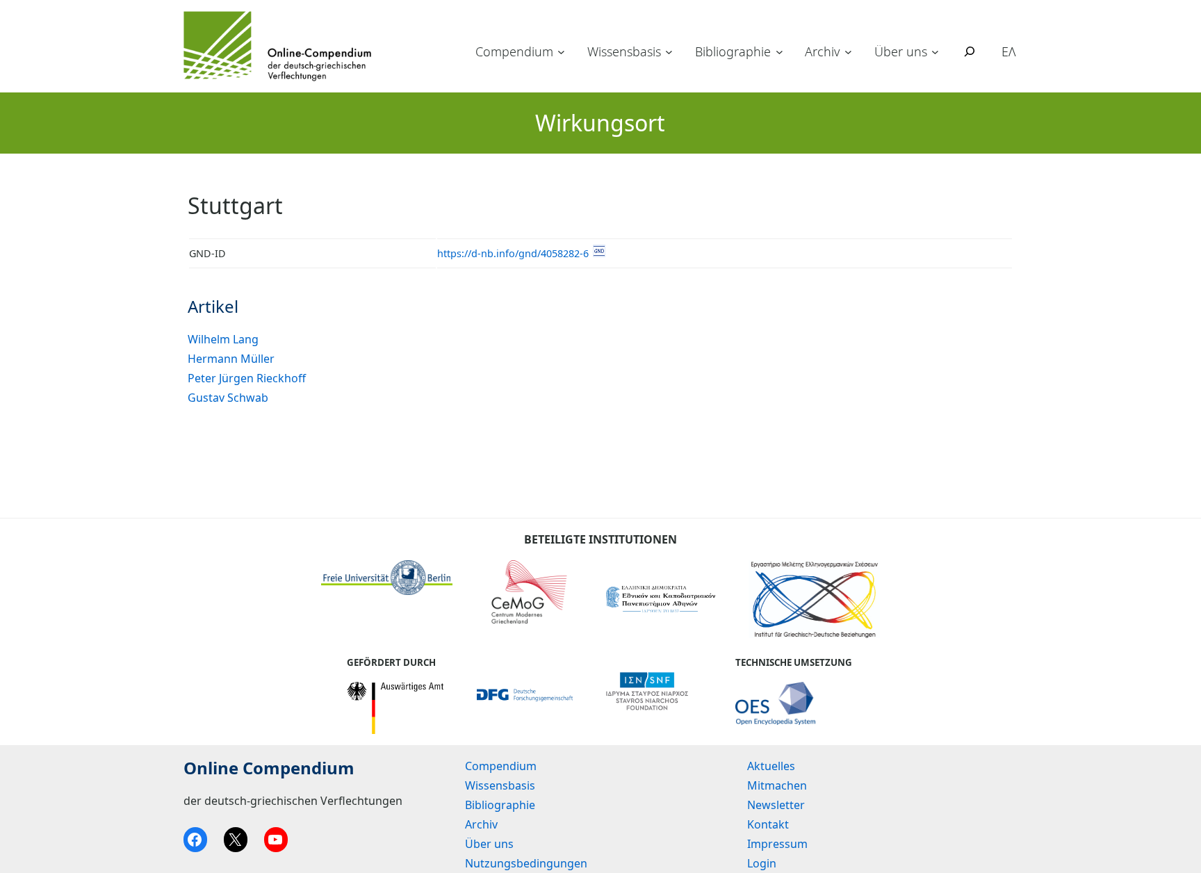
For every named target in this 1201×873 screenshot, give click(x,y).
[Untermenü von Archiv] (848, 52)
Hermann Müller (231, 358)
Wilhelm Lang (223, 339)
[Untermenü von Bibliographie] (779, 52)
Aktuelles (771, 766)
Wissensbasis (624, 51)
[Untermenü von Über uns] (935, 52)
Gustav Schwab (228, 397)
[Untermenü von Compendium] (561, 52)
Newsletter (776, 805)
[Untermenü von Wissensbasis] (669, 52)
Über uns (900, 51)
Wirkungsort (600, 123)
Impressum (777, 843)
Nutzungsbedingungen (526, 863)
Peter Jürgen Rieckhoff (247, 378)
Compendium (514, 51)
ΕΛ (1009, 51)
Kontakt (768, 824)
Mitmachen (777, 785)
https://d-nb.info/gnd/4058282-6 (513, 253)
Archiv (822, 51)
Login (761, 863)
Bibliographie (733, 51)
